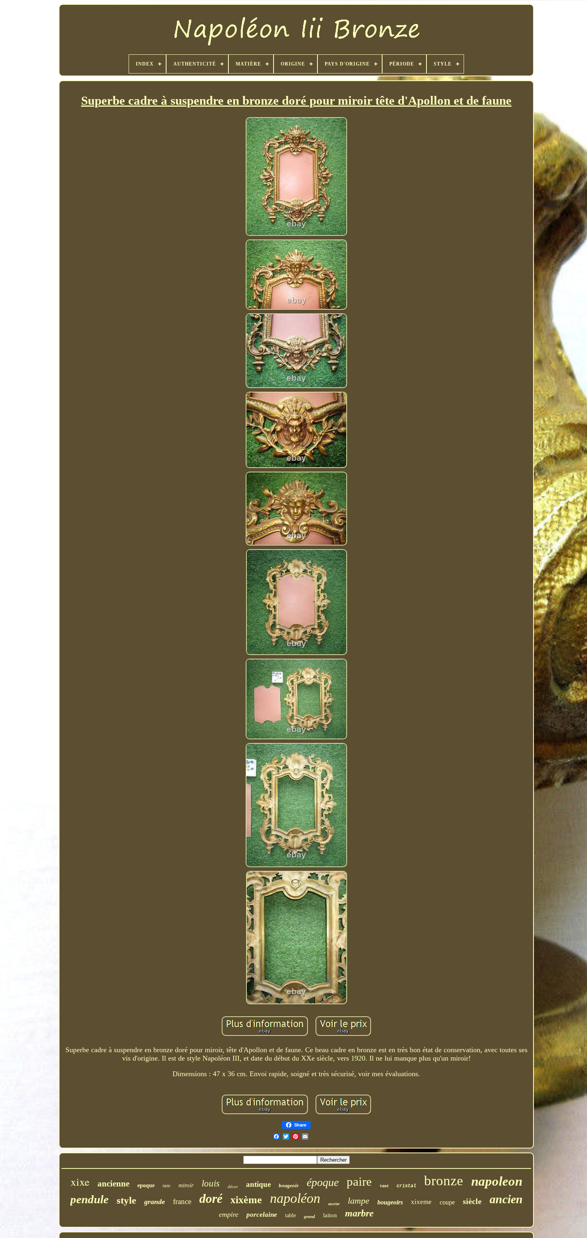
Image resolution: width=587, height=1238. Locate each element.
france (182, 1201)
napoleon (496, 1181)
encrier (334, 1204)
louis (211, 1183)
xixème (246, 1200)
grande (154, 1202)
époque (323, 1182)
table (290, 1215)
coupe (447, 1202)
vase (384, 1185)
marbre (359, 1213)
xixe (80, 1181)
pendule (89, 1199)
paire (359, 1181)
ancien (506, 1199)
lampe (358, 1201)
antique (258, 1184)
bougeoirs (390, 1202)
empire (228, 1214)
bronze (443, 1180)
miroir (186, 1185)
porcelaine (261, 1214)
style (126, 1200)
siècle (472, 1201)
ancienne (113, 1183)
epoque (146, 1185)
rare (167, 1185)
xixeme (421, 1202)
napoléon (295, 1198)
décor (233, 1186)
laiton (330, 1215)
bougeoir (289, 1185)
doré (210, 1198)
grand (309, 1216)
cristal (406, 1186)
